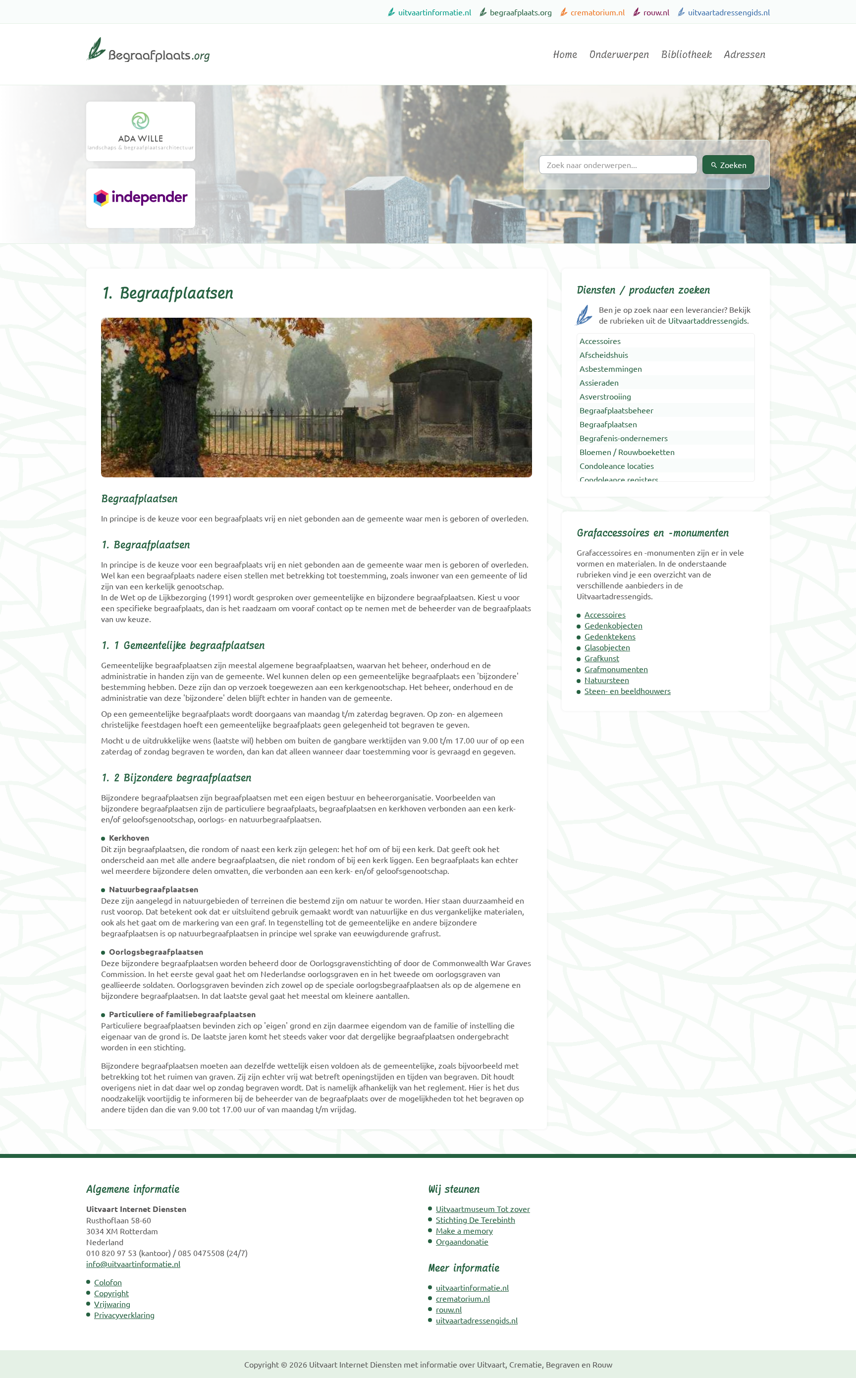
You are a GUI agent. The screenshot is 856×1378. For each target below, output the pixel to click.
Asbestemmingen (611, 368)
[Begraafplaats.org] (148, 66)
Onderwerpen (619, 54)
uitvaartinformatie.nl (434, 12)
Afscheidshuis (604, 354)
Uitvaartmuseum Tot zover (483, 1208)
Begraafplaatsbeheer (616, 410)
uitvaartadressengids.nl (729, 12)
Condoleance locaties (617, 465)
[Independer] (140, 198)
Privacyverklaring (124, 1315)
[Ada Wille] (140, 131)
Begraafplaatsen (608, 424)
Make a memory (464, 1230)
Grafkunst (602, 658)
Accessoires (600, 340)
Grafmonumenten (616, 669)
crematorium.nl (598, 12)
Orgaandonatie (462, 1241)
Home (565, 54)
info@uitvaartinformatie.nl (133, 1263)
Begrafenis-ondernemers (624, 438)
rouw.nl (656, 12)
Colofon (108, 1282)
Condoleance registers (619, 479)
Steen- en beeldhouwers (628, 690)
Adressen (744, 54)
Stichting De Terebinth (475, 1219)
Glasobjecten (607, 647)
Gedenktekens (610, 636)
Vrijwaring (112, 1304)
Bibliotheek (686, 54)
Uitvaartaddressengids (707, 320)
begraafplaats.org (521, 12)
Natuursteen (607, 680)
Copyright (111, 1293)
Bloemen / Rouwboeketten (627, 452)
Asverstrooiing (605, 396)
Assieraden (599, 382)
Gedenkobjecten (613, 625)
